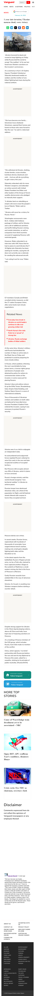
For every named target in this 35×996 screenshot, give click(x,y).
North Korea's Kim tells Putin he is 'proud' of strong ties (16, 333)
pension (20, 963)
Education (7, 961)
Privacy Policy (23, 927)
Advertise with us (24, 924)
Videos (20, 979)
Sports (6, 985)
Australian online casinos (23, 934)
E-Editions (19, 7)
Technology (22, 971)
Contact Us (8, 927)
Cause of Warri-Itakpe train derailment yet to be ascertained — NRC (16, 722)
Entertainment (22, 947)
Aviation (6, 949)
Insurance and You (24, 961)
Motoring (7, 977)
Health (20, 955)
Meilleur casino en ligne (24, 930)
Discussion (7, 959)
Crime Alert (7, 955)
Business (6, 951)
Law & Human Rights (10, 973)
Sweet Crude (22, 969)
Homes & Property (23, 957)
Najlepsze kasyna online (10, 934)
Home (6, 7)
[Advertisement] (17, 101)
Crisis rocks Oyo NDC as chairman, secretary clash (15, 789)
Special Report (8, 983)
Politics (27, 7)
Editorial (7, 957)
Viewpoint (21, 981)
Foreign (20, 953)
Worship (21, 985)
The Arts (21, 973)
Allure (6, 947)
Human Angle (22, 959)
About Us (7, 924)
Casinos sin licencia (8, 938)
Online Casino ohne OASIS (9, 930)
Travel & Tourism (23, 977)
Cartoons (21, 975)
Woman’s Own (22, 983)
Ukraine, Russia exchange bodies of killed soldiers (17, 340)
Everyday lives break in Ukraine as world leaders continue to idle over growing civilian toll (17, 323)
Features (21, 951)
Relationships (8, 981)
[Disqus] (17, 848)
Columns (6, 953)
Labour (6, 971)
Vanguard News (9, 2)
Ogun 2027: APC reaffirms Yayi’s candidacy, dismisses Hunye (16, 756)
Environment (22, 949)
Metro (6, 975)
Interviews (7, 969)
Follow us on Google (21, 11)
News (11, 7)
